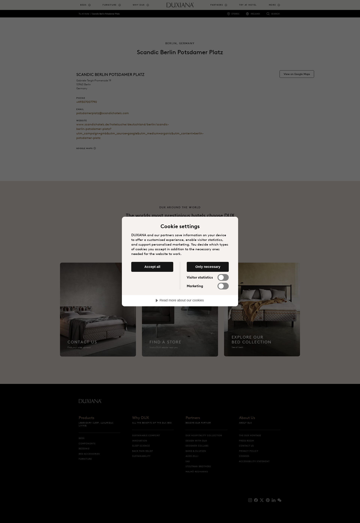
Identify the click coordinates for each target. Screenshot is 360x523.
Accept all (152, 267)
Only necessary (207, 267)
